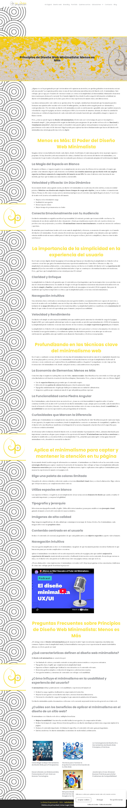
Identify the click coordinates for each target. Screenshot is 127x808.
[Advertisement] (63, 22)
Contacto (108, 4)
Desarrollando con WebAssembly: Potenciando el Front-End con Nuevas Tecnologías (45, 774)
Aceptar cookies (83, 800)
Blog (115, 4)
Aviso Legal (64, 805)
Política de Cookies (93, 804)
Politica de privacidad (50, 805)
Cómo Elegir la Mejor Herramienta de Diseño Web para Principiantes (45, 764)
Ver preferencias (116, 800)
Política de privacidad (105, 804)
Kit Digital (48, 4)
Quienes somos (84, 4)
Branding (66, 4)
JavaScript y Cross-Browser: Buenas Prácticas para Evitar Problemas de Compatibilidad (104, 774)
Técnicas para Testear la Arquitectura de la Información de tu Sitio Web (75, 765)
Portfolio (74, 4)
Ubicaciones (96, 4)
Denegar (100, 800)
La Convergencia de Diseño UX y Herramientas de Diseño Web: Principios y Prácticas (105, 745)
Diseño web (57, 4)
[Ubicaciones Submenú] (102, 4)
